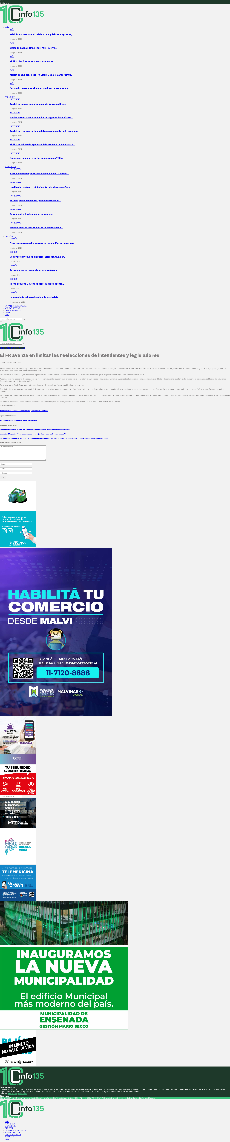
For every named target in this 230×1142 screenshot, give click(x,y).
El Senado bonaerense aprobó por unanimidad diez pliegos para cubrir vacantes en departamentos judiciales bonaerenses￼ (54, 438)
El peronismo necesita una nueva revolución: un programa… (43, 243)
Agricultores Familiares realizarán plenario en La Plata (24, 411)
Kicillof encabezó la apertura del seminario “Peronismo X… (42, 144)
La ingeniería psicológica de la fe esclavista (34, 297)
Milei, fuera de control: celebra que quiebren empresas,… (42, 34)
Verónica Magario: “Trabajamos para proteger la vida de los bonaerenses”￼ (33, 434)
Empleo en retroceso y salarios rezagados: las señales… (41, 117)
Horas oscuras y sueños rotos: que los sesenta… (37, 283)
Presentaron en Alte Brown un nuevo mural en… (36, 227)
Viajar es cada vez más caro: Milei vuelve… (33, 47)
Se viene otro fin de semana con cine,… (31, 214)
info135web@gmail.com (17, 1094)
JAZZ (7, 315)
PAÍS (7, 27)
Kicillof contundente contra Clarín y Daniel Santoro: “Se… (41, 74)
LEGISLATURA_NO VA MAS (12, 348)
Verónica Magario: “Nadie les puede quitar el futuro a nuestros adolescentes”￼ (34, 430)
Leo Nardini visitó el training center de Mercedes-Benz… (41, 187)
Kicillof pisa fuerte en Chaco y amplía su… (33, 61)
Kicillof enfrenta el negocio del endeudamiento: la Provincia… (44, 131)
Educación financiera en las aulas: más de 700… (36, 158)
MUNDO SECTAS (12, 308)
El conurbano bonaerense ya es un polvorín (18, 420)
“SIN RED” (9, 312)
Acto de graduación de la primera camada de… (35, 200)
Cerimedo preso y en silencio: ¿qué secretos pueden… (40, 88)
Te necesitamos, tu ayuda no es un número (33, 270)
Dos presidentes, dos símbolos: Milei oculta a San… (38, 256)
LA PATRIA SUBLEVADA (16, 306)
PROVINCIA (10, 97)
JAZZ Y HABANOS (13, 310)
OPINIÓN (9, 236)
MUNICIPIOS (10, 167)
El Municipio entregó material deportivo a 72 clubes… (39, 173)
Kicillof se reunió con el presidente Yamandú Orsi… (38, 104)
